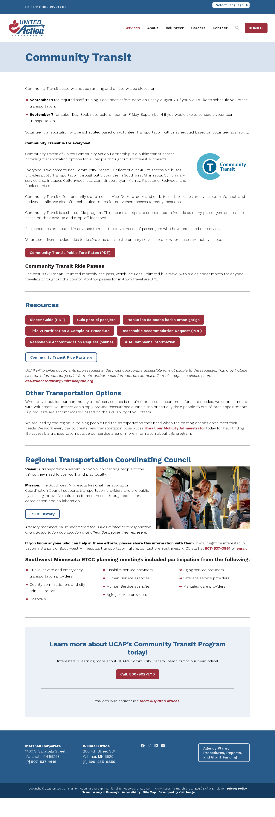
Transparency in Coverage (100, 792)
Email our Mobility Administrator (175, 428)
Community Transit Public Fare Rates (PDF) (70, 252)
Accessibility (131, 792)
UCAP (26, 28)
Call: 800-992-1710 (137, 674)
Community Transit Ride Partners (61, 357)
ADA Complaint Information (150, 342)
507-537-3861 (217, 548)
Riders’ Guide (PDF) (47, 319)
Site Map (149, 792)
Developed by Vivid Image (177, 792)
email (241, 548)
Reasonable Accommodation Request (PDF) (161, 330)
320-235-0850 (102, 761)
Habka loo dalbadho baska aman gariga (163, 319)
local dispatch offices (159, 701)
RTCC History (42, 514)
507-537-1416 (43, 761)
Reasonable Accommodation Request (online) (71, 342)
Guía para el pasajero (96, 319)
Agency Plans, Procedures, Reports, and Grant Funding (222, 752)
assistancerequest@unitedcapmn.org (59, 381)
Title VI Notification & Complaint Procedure (70, 330)
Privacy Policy (237, 788)
